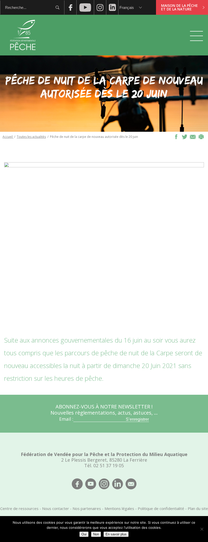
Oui (83, 534)
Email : (66, 419)
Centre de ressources (19, 508)
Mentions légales (119, 508)
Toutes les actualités (31, 137)
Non (96, 534)
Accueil (8, 137)
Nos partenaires (87, 508)
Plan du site (198, 508)
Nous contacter (55, 508)
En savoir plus (116, 534)
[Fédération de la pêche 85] (23, 53)
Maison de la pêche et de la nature (179, 7)
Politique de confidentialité (161, 508)
